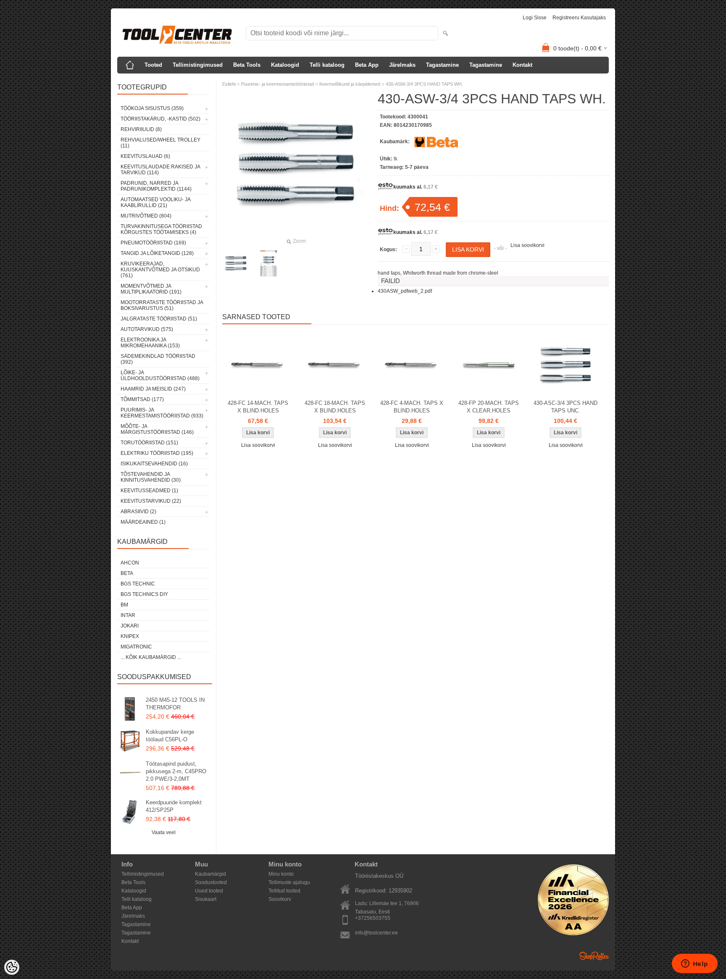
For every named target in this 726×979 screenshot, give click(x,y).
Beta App (367, 65)
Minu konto (281, 874)
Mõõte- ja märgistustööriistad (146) (157, 429)
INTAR (128, 615)
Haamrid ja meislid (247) (153, 389)
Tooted (153, 65)
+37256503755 (372, 918)
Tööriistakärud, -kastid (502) (160, 119)
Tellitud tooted (284, 891)
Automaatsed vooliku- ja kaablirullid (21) (155, 202)
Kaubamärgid (210, 874)
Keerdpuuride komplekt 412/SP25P (174, 806)
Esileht (229, 84)
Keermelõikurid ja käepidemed (349, 84)
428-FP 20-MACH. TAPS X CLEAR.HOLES (488, 407)
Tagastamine (442, 65)
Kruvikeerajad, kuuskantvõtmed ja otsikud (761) (160, 269)
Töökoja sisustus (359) (152, 108)
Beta (127, 573)
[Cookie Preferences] (11, 967)
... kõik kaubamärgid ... (151, 657)
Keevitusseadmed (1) (149, 490)
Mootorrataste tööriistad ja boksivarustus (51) (162, 305)
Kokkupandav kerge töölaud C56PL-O (170, 736)
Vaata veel (164, 832)
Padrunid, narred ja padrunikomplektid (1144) (156, 186)
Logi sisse (535, 18)
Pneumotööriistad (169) (153, 243)
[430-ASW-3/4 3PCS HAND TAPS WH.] (235, 263)
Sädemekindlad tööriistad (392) (158, 359)
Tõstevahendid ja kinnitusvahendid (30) (151, 477)
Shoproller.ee (594, 956)
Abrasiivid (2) (138, 511)
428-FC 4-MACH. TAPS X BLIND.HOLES (411, 407)
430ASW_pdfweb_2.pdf (405, 291)
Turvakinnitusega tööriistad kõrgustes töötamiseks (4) (161, 229)
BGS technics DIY (144, 594)
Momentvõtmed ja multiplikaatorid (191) (151, 289)
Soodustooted (211, 882)
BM (124, 605)
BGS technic (138, 584)
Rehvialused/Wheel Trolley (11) (160, 143)
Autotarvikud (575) (147, 329)
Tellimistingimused (198, 65)
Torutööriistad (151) (149, 443)
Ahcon (130, 563)
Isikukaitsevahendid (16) (154, 464)
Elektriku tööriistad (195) (157, 453)
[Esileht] (129, 65)
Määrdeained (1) (143, 522)
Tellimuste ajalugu (289, 882)
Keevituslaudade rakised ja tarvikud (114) (160, 170)
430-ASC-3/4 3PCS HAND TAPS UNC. (565, 407)
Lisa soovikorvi (527, 245)
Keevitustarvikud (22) (151, 501)
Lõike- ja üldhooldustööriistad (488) (160, 375)
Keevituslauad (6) (145, 156)
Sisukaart (205, 899)
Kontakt (522, 65)
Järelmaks (402, 65)
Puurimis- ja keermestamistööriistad (277, 84)
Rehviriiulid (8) (141, 129)
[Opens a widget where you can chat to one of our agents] (694, 964)
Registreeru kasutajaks (579, 18)
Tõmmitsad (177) (142, 399)
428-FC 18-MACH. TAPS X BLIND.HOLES (335, 407)
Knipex (130, 636)
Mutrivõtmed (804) (146, 216)
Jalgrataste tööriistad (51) (159, 319)
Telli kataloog (327, 65)
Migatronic (136, 647)
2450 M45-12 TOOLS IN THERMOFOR (175, 704)
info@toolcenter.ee (376, 933)
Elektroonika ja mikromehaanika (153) (150, 343)
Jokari (130, 626)
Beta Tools (246, 65)
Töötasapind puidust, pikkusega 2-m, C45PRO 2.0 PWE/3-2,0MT (176, 771)
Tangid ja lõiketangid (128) (157, 253)
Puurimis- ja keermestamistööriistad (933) (162, 413)
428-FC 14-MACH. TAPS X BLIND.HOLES (258, 407)
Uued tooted (209, 891)
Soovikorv (279, 899)
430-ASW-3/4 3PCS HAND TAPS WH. (424, 84)
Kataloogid (285, 65)
